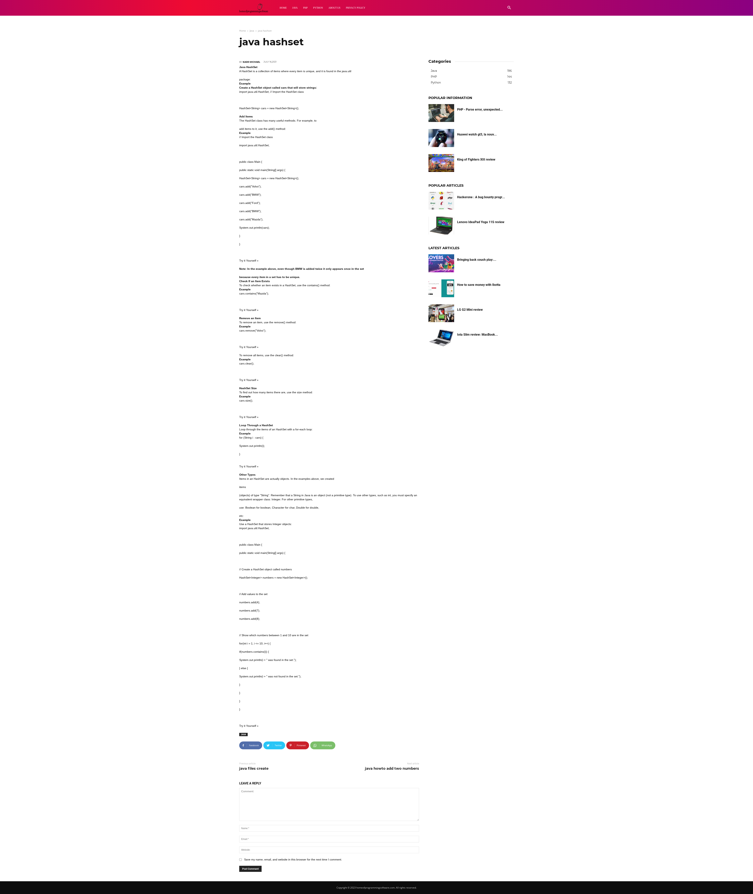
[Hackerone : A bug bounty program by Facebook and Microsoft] (441, 201)
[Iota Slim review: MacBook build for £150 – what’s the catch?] (441, 338)
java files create (253, 768)
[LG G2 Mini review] (441, 313)
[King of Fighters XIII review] (441, 163)
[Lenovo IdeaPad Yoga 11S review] (441, 225)
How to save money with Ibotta (478, 285)
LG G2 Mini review (470, 310)
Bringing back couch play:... (476, 260)
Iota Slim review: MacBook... (477, 334)
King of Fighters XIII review (476, 159)
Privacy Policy (355, 7)
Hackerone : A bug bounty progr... (481, 197)
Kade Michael (251, 62)
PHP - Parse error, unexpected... (480, 109)
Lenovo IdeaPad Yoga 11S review (480, 222)
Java (295, 7)
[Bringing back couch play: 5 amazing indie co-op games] (441, 263)
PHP (305, 7)
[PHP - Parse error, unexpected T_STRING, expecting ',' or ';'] (441, 113)
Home (283, 7)
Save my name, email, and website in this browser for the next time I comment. (293, 859)
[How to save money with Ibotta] (441, 288)
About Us (334, 7)
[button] (509, 8)
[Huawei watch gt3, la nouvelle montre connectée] (441, 138)
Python (318, 7)
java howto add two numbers (392, 768)
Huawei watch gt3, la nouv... (477, 134)
